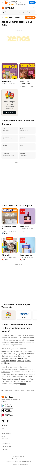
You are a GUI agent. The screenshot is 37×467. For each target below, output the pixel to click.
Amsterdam (22, 358)
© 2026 (18, 456)
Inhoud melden (6, 433)
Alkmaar (28, 361)
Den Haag (20, 361)
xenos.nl (23, 384)
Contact (4, 431)
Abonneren (31, 17)
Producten (4, 439)
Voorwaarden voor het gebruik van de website (18, 461)
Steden (3, 436)
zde (29, 353)
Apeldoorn (5, 363)
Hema (24, 376)
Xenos (14, 376)
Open (32, 3)
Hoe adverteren (6, 446)
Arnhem (13, 361)
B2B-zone (4, 449)
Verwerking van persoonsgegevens (18, 464)
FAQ (2, 428)
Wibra (19, 376)
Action (30, 376)
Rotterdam (5, 361)
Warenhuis (5, 372)
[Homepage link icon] (2, 390)
